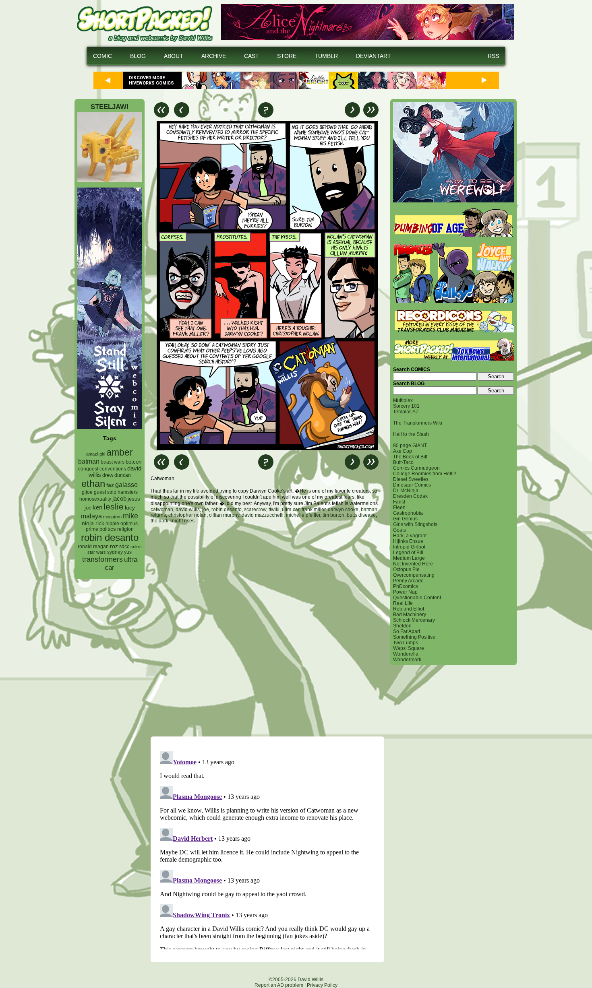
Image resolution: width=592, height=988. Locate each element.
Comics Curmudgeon (416, 468)
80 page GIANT (410, 445)
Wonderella (405, 654)
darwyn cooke (343, 509)
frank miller (313, 509)
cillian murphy (224, 515)
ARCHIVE (213, 56)
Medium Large (409, 558)
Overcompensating (414, 575)
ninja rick (93, 523)
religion (125, 529)
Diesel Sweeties (410, 479)
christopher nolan (187, 515)
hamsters (128, 492)
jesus (134, 499)
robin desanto (110, 537)
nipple (112, 523)
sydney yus (119, 552)
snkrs (136, 546)
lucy (130, 508)
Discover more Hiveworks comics (151, 80)
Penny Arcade (408, 581)
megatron (112, 516)
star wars (96, 552)
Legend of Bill (408, 552)
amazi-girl (95, 454)
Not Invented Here (413, 564)
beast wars (112, 462)
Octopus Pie (406, 569)
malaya (91, 516)
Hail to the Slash (411, 434)
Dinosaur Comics (412, 485)
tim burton (333, 515)
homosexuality (95, 499)
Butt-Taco (403, 462)
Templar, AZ (405, 412)
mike (130, 516)
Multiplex (403, 400)
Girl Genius (405, 519)
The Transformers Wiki (417, 423)
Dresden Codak (410, 496)
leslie (113, 506)
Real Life (403, 603)
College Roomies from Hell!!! (424, 473)
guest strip (105, 492)
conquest (88, 469)
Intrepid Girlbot (409, 547)
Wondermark (407, 659)
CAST (251, 56)
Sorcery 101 (406, 406)
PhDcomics (405, 586)
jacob (119, 498)
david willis (188, 509)
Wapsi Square (408, 648)
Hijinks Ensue (408, 541)
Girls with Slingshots (415, 524)
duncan (122, 475)
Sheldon (402, 626)
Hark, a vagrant (409, 535)
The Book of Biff (410, 457)
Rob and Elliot (408, 609)
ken (97, 507)
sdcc (124, 546)
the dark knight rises (173, 521)
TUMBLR (326, 56)
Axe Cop (402, 451)
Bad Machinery (409, 614)
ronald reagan (93, 546)
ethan (93, 483)
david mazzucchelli (263, 515)
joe (88, 508)
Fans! (399, 502)
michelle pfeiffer (303, 515)
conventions (112, 468)
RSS (493, 56)
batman (88, 461)
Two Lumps (405, 643)
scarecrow (255, 509)
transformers (102, 559)
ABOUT (173, 56)
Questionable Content (417, 597)
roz (114, 546)
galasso (126, 484)
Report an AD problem (279, 985)
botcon (133, 462)
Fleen (399, 507)
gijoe (87, 492)
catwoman (162, 509)
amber (119, 452)
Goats (399, 530)
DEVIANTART (373, 56)
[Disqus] (267, 629)
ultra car (290, 509)
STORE (286, 56)
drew (107, 475)
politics (107, 529)
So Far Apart (406, 631)
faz (110, 485)
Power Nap (405, 592)
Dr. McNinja (405, 490)
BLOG (138, 56)
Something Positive (414, 637)
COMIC (102, 56)
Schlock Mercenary (414, 620)
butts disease (361, 515)
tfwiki (274, 509)
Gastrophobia (408, 513)
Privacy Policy (322, 985)
